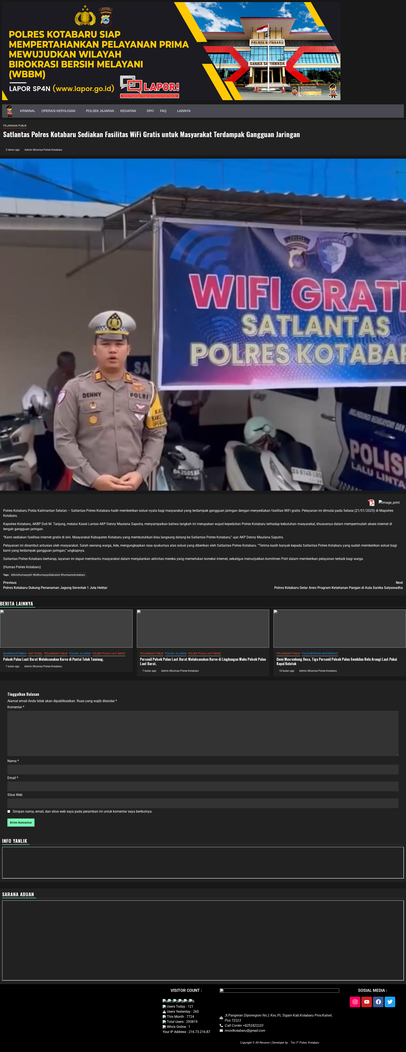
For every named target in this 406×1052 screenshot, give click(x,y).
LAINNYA (184, 111)
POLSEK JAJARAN (100, 111)
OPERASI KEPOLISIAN (58, 111)
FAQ (163, 111)
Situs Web (14, 795)
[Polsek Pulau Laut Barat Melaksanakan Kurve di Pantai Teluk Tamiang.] (66, 629)
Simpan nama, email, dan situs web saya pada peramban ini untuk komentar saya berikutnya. (82, 811)
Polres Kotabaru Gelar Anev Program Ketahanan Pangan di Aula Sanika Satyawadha (338, 585)
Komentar (15, 707)
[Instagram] (355, 1002)
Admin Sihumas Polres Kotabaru (43, 149)
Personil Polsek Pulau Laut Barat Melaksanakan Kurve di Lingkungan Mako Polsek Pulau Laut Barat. (203, 661)
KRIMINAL (27, 111)
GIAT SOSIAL (35, 653)
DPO (150, 111)
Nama (13, 761)
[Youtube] (366, 1002)
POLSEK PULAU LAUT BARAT (108, 653)
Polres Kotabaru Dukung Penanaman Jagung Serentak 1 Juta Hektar (55, 585)
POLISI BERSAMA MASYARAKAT (320, 653)
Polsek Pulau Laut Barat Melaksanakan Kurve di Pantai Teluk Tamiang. (53, 659)
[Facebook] (378, 1002)
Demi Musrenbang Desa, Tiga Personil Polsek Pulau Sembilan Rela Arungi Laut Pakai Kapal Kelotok (337, 661)
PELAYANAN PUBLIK (15, 125)
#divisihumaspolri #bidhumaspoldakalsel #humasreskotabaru (48, 574)
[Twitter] (390, 1002)
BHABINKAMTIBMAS (15, 653)
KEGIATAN (128, 111)
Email (12, 778)
